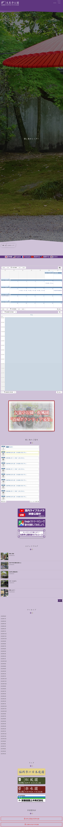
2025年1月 (3, 658)
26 (26, 303)
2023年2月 (3, 701)
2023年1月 (3, 703)
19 (26, 296)
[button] (59, 309)
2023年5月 (3, 693)
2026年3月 (3, 626)
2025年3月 (3, 653)
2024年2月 (3, 673)
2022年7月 (3, 716)
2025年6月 (3, 648)
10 (8, 286)
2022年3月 (3, 726)
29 (52, 303)
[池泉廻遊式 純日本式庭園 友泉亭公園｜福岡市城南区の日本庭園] (10, 3)
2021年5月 (3, 751)
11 (17, 288)
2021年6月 (3, 748)
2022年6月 (3, 718)
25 (17, 303)
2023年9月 (3, 686)
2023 (4, 267)
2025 (24, 267)
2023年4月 (3, 696)
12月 (20, 267)
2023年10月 (4, 683)
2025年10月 (4, 638)
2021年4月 (3, 753)
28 (43, 303)
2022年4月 (3, 723)
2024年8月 (3, 666)
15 (52, 288)
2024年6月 (3, 668)
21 (43, 296)
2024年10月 (4, 661)
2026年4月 (3, 623)
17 (8, 293)
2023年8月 (3, 688)
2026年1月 (3, 631)
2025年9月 (3, 641)
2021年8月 (3, 743)
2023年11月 (3, 681)
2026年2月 (3, 628)
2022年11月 (3, 708)
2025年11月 (3, 636)
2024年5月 (3, 671)
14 (43, 288)
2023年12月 (4, 678)
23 (61, 296)
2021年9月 (3, 741)
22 (52, 296)
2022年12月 (3, 706)
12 (26, 288)
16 (61, 288)
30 (61, 303)
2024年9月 (3, 663)
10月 (8, 267)
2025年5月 (3, 651)
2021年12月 (3, 733)
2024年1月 (3, 676)
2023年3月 (3, 698)
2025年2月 (3, 656)
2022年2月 (3, 728)
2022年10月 (4, 711)
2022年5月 (3, 721)
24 (8, 300)
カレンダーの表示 (34, 501)
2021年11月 (3, 736)
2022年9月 (3, 713)
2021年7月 (3, 746)
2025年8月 (3, 643)
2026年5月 (3, 621)
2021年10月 (3, 738)
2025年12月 (3, 633)
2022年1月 (3, 731)
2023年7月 (3, 691)
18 (17, 296)
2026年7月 (3, 618)
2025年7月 (3, 646)
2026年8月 (3, 616)
